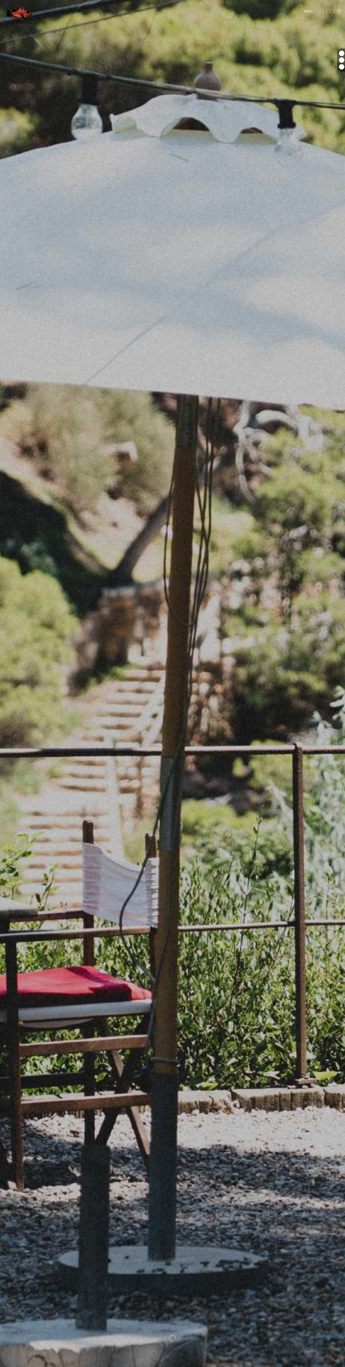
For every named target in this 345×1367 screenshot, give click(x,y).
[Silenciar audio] (339, 1361)
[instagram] (341, 53)
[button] (312, 11)
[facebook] (341, 60)
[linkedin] (341, 67)
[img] (172, 683)
